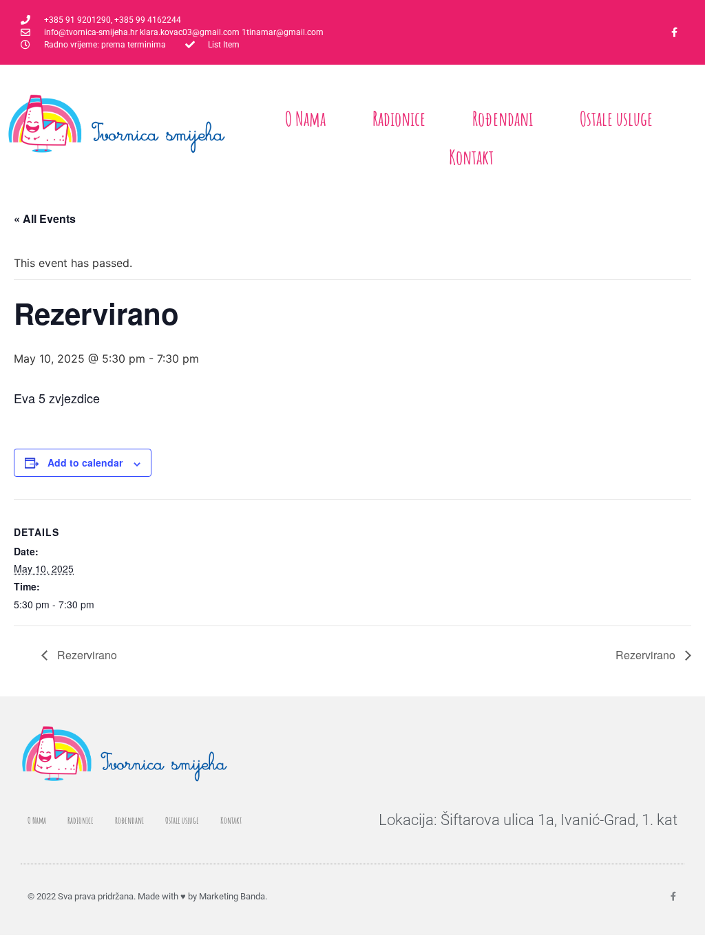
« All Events (45, 218)
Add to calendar (85, 462)
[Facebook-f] (674, 32)
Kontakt (471, 157)
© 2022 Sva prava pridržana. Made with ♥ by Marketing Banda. (147, 896)
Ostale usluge (616, 119)
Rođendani (502, 119)
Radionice (398, 119)
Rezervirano (85, 655)
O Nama (305, 119)
